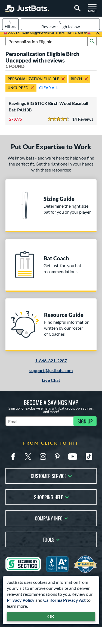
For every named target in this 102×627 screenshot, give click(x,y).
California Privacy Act (64, 600)
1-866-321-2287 (51, 360)
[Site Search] (76, 8)
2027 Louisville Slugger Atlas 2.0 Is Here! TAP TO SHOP (47, 33)
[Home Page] (27, 8)
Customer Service (48, 475)
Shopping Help (48, 497)
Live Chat (51, 380)
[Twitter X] (28, 456)
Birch (76, 78)
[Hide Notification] (97, 33)
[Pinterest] (57, 456)
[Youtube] (72, 456)
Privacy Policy (21, 600)
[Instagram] (43, 456)
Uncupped (18, 87)
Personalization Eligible (33, 78)
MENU (94, 10)
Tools (48, 539)
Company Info (49, 518)
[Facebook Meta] (13, 456)
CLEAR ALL (48, 87)
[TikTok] (89, 456)
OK (51, 616)
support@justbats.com (51, 370)
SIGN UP (85, 421)
